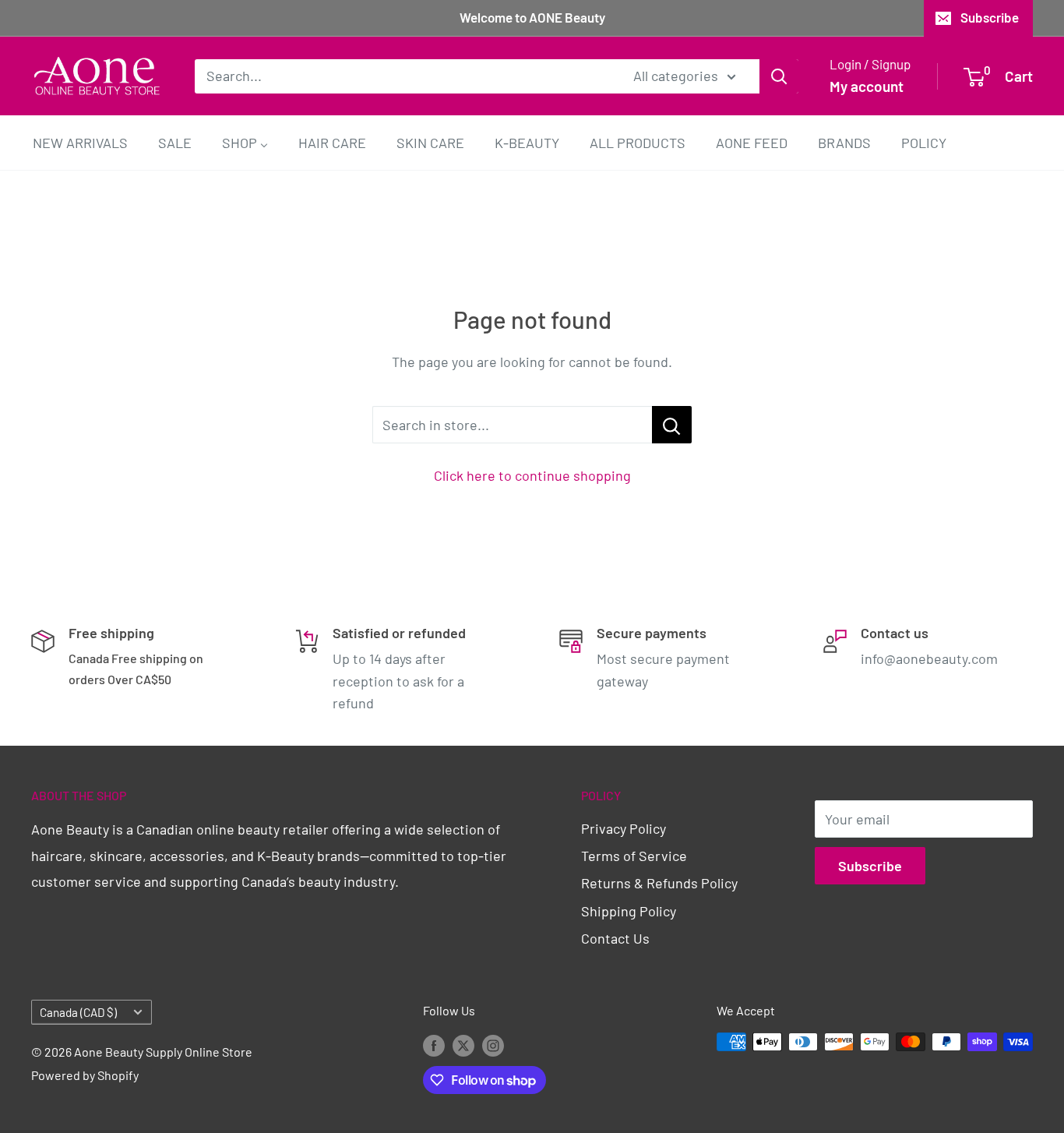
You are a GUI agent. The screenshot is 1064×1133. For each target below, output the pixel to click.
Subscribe (989, 17)
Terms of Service (634, 855)
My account (867, 86)
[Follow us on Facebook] (434, 1044)
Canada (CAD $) (78, 1012)
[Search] (778, 75)
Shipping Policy (628, 910)
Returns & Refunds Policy (659, 882)
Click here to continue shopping (532, 475)
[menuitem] (80, 142)
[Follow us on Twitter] (463, 1044)
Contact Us (615, 938)
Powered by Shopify (85, 1075)
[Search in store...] (672, 424)
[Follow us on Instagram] (493, 1044)
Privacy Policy (623, 828)
